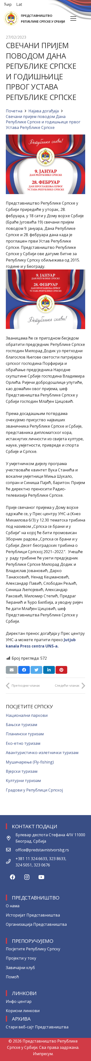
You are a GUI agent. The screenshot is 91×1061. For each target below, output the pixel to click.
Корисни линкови (23, 1010)
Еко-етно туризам (23, 743)
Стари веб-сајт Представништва (37, 1027)
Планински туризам (25, 734)
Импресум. (43, 1053)
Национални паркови (27, 715)
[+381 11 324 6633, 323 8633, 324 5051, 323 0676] (11, 862)
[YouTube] (41, 877)
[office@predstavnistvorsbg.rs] (11, 850)
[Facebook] (12, 877)
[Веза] (11, 18)
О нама (12, 905)
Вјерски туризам (21, 771)
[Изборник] (73, 18)
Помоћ (12, 977)
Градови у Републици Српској (34, 790)
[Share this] (24, 670)
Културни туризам (23, 780)
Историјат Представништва (33, 915)
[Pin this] (61, 670)
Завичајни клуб (20, 967)
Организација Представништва (36, 924)
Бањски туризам (21, 724)
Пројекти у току (21, 958)
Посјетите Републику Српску (33, 949)
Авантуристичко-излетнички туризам (42, 752)
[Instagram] (26, 877)
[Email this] (11, 670)
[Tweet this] (36, 670)
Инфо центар (19, 1001)
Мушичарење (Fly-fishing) (30, 762)
